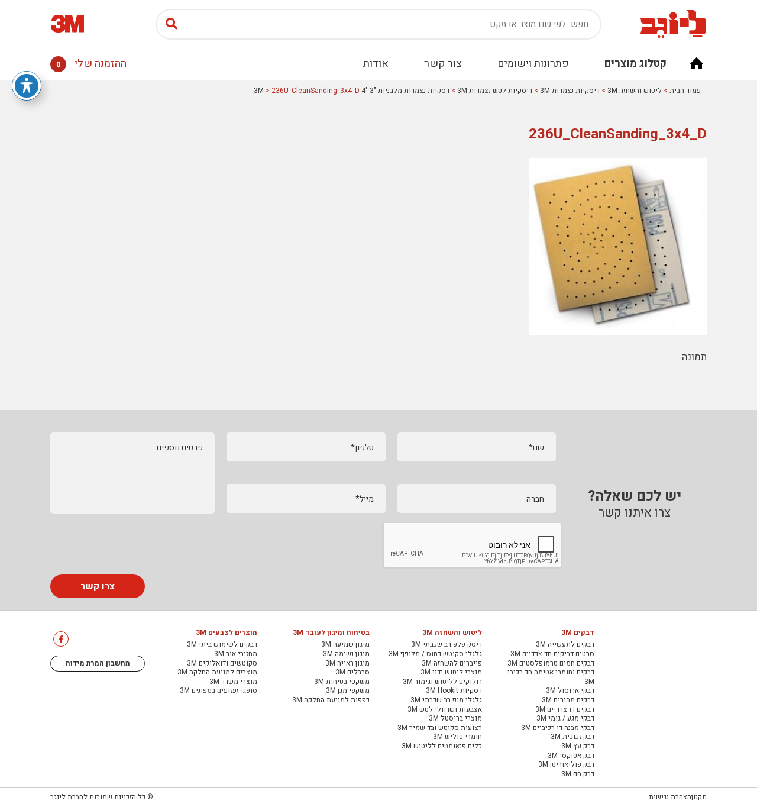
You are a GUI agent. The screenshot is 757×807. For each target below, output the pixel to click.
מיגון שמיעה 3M (345, 645)
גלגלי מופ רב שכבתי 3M (446, 700)
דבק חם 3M (577, 774)
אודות (376, 64)
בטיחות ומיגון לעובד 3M (331, 633)
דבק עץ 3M (577, 746)
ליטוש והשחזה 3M (634, 90)
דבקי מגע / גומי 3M (565, 719)
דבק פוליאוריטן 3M (566, 765)
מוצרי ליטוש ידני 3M (451, 672)
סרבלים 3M (352, 672)
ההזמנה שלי (91, 64)
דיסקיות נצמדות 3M (570, 90)
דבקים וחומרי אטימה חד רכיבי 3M (550, 677)
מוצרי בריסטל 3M (455, 719)
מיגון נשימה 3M (346, 654)
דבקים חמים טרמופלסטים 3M (550, 664)
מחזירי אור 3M (235, 654)
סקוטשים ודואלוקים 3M (222, 664)
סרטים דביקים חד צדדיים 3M (552, 654)
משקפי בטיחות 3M (342, 682)
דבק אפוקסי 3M (571, 756)
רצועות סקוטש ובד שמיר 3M (439, 728)
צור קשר (443, 64)
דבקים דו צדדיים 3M (564, 710)
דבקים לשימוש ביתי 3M (222, 645)
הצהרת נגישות (670, 797)
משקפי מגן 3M (348, 691)
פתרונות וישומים (533, 64)
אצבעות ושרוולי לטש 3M (444, 710)
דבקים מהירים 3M (568, 700)
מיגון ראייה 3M (347, 664)
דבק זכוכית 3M (572, 737)
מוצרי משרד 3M (233, 682)
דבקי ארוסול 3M (570, 691)
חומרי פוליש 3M (457, 737)
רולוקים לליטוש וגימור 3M (442, 682)
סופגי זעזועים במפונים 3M (218, 691)
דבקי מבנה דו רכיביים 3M (557, 728)
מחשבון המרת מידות (98, 663)
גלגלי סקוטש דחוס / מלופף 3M (435, 654)
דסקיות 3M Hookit (454, 691)
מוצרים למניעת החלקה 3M (217, 672)
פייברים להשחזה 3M (452, 664)
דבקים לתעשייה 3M (565, 645)
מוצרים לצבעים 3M (226, 633)
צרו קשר (97, 586)
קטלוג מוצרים (635, 64)
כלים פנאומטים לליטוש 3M (442, 746)
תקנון (699, 797)
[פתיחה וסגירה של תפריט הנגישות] (26, 86)
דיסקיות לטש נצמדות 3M (494, 90)
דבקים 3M (577, 633)
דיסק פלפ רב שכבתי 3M (446, 645)
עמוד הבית (685, 90)
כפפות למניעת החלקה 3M (331, 700)
